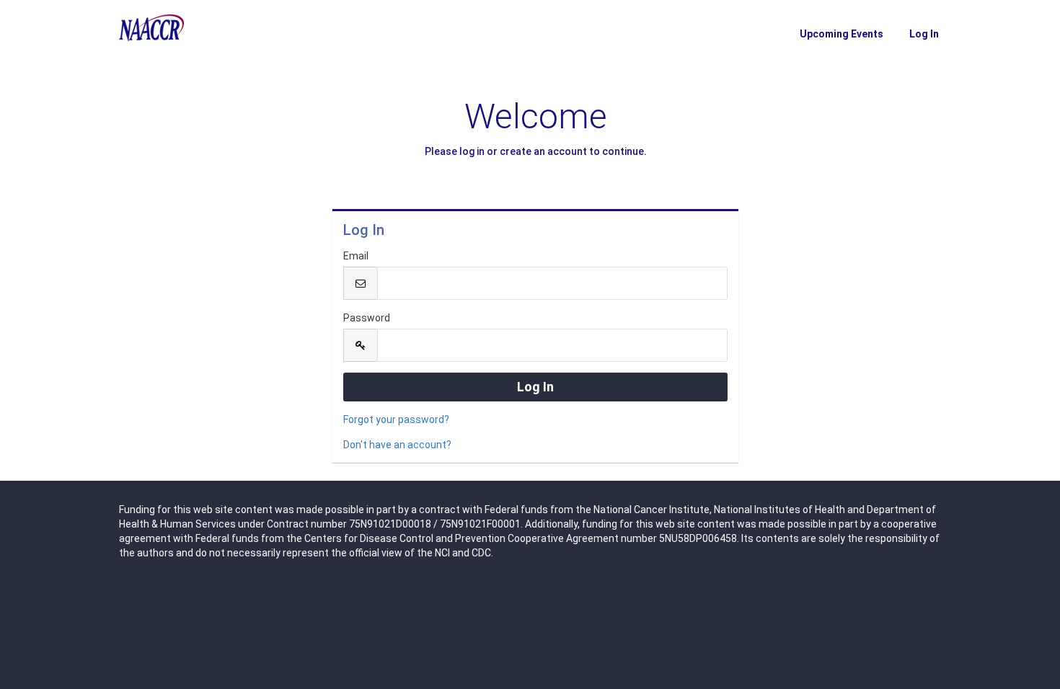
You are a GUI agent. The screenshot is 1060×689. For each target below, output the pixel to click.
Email (355, 256)
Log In (924, 34)
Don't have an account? (397, 444)
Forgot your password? (396, 419)
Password (366, 318)
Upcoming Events (841, 34)
